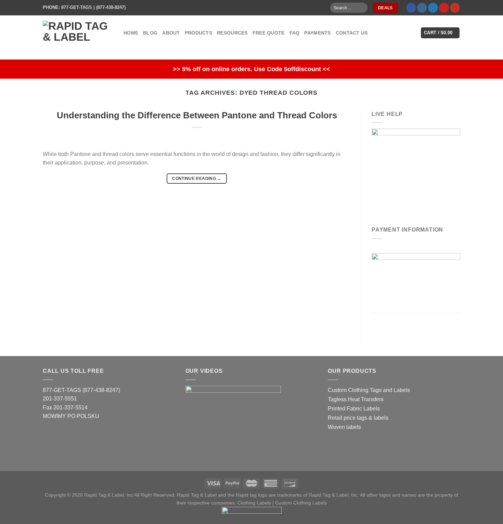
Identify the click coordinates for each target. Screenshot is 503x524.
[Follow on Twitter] (433, 8)
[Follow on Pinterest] (444, 8)
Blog (150, 33)
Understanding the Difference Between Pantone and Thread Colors (197, 115)
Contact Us (352, 33)
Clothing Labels (254, 503)
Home (131, 33)
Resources (232, 33)
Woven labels (344, 427)
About (171, 33)
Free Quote (269, 33)
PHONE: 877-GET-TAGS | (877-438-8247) (84, 7)
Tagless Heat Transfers (356, 399)
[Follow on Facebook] (411, 8)
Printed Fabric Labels (354, 408)
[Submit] (362, 8)
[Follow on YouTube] (455, 8)
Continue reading (196, 178)
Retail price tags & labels (358, 418)
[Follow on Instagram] (422, 8)
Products (198, 33)
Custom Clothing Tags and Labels (369, 390)
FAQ (294, 33)
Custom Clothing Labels (301, 503)
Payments (317, 33)
